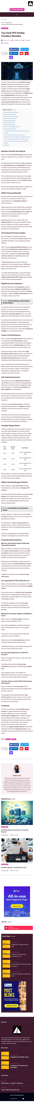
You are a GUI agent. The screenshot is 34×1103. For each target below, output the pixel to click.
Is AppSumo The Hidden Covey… (19, 1057)
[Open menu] (17, 14)
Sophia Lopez (7, 40)
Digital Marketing (15, 942)
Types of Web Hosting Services (10, 1090)
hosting (8, 739)
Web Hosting (8, 22)
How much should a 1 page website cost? (13, 867)
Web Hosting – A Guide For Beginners (12, 1083)
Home (2, 22)
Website (13, 739)
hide (14, 109)
